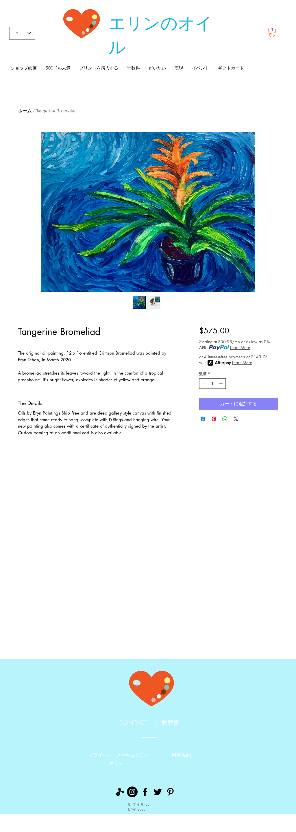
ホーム (25, 111)
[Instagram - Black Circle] (132, 792)
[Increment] (221, 383)
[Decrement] (203, 383)
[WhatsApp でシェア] (224, 418)
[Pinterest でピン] (213, 418)
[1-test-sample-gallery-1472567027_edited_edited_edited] (119, 792)
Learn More (240, 347)
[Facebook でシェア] (202, 418)
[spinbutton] (212, 383)
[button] (272, 32)
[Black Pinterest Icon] (170, 792)
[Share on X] (235, 418)
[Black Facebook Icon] (145, 792)
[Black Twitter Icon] (157, 792)
